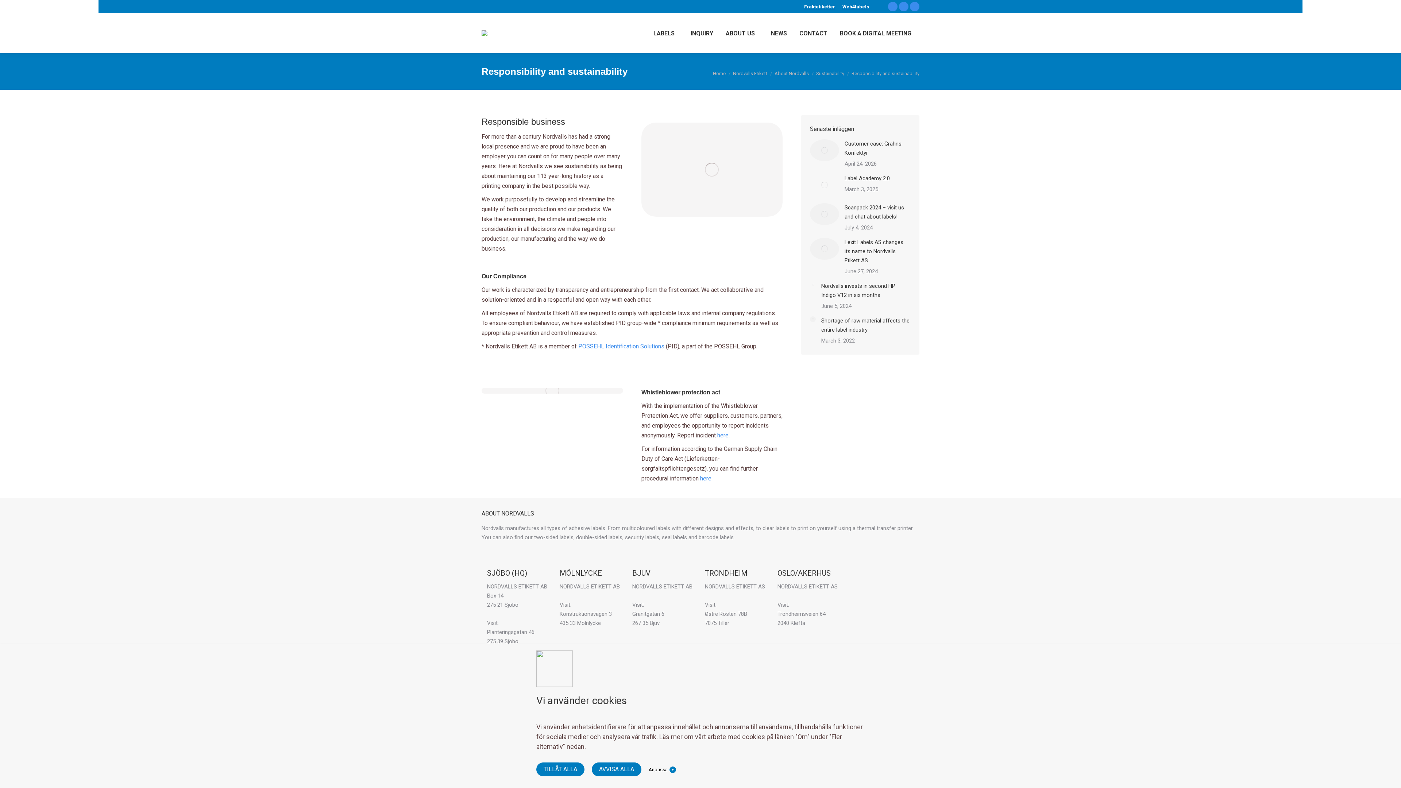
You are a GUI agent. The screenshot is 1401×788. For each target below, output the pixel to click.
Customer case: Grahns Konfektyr (873, 148)
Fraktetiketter (819, 6)
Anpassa (658, 769)
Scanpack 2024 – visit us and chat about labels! (874, 212)
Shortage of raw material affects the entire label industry (865, 325)
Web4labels (855, 6)
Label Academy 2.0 (867, 178)
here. (706, 478)
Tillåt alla (560, 769)
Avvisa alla (616, 769)
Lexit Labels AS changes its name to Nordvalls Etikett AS (874, 251)
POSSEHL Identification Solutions (621, 346)
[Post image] (824, 150)
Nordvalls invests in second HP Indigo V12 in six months (858, 290)
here (723, 435)
